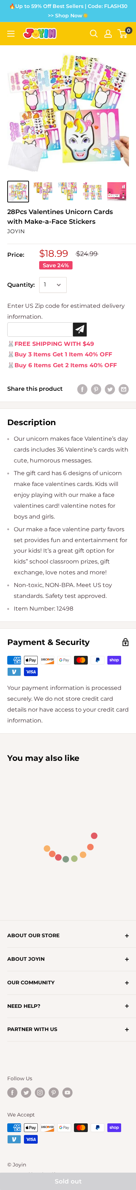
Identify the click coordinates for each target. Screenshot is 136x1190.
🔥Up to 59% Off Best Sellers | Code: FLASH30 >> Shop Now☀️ (68, 11)
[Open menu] (11, 34)
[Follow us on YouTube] (67, 1093)
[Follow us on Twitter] (26, 1093)
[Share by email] (124, 389)
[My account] (108, 34)
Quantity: (21, 284)
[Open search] (94, 34)
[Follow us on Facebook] (12, 1093)
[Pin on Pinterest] (96, 389)
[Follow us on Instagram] (40, 1093)
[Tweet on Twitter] (110, 389)
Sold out (68, 1181)
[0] (122, 33)
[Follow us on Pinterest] (54, 1093)
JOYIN (16, 231)
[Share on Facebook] (82, 389)
